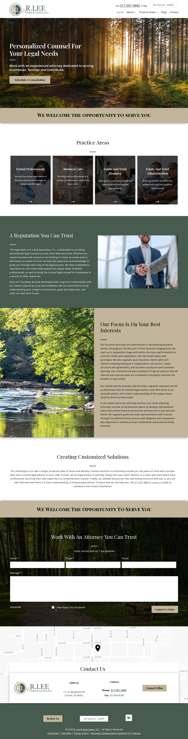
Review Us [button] (53, 718)
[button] (185, 720)
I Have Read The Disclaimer (70, 609)
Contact (174, 12)
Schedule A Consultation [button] (30, 80)
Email (70, 558)
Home (120, 12)
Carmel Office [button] (154, 688)
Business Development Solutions (109, 733)
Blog (164, 12)
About (130, 12)
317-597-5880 (130, 5)
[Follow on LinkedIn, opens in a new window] (129, 718)
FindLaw (136, 733)
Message (16, 572)
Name (14, 558)
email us (156, 482)
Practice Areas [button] (147, 12)
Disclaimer (15, 606)
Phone (125, 558)
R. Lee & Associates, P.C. (87, 729)
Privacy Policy (81, 733)
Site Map (66, 733)
